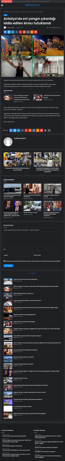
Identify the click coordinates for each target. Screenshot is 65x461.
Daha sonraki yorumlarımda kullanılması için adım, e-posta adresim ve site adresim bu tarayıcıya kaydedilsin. (33, 261)
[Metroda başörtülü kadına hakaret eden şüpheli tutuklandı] (52, 206)
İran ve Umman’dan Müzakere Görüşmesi (32, 195)
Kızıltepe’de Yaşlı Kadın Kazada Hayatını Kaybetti (28, 399)
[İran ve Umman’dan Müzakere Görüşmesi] (32, 189)
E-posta (6, 255)
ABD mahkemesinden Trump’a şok (21, 1)
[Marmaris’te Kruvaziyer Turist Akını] (8, 359)
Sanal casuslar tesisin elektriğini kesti (24, 314)
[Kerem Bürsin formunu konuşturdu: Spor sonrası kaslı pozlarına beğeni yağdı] (8, 310)
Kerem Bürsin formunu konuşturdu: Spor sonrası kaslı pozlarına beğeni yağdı (36, 307)
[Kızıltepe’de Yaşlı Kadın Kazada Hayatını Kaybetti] (8, 402)
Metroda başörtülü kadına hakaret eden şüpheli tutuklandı (51, 214)
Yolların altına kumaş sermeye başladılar (25, 279)
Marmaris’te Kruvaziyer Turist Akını (24, 357)
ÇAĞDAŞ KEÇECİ (10, 27)
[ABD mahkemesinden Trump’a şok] (8, 296)
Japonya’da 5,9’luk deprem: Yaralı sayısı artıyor (27, 300)
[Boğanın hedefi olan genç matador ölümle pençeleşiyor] (8, 416)
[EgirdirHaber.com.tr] (32, 5)
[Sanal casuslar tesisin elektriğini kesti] (8, 317)
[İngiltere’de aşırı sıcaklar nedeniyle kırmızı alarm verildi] (8, 394)
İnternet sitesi (37, 255)
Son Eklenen (32, 273)
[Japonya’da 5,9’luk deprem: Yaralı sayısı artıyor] (8, 303)
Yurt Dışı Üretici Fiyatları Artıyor (23, 406)
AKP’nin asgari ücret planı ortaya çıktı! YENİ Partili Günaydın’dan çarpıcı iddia (21, 97)
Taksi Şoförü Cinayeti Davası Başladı (24, 321)
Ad (5, 249)
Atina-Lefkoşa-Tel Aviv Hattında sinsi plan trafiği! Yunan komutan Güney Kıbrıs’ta (37, 343)
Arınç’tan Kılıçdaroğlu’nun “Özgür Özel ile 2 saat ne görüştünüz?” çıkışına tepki (12, 214)
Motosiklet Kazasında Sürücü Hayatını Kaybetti (12, 195)
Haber (11, 11)
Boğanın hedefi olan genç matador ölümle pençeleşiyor (30, 413)
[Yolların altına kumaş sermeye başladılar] (8, 281)
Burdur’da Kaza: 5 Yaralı (30, 212)
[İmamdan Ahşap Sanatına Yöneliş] (52, 189)
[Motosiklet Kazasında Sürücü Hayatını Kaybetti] (12, 189)
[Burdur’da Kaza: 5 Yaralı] (32, 206)
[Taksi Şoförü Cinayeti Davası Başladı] (38, 97)
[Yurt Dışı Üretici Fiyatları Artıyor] (8, 409)
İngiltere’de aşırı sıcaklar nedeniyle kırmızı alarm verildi (29, 392)
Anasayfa (7, 11)
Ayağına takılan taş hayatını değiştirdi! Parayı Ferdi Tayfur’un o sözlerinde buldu (37, 329)
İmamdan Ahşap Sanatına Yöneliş (51, 195)
